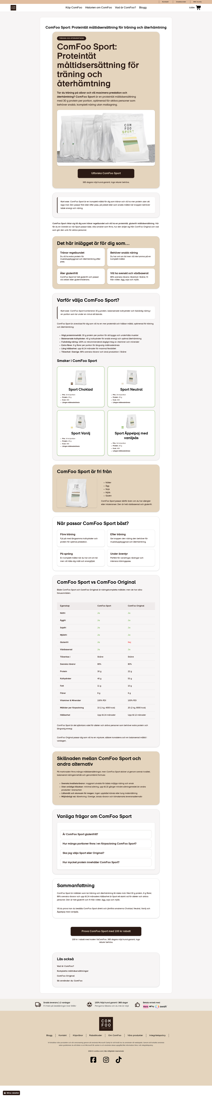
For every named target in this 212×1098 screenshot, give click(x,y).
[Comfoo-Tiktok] (119, 1060)
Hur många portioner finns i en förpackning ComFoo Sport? (99, 843)
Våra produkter (135, 1036)
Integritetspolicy (157, 1036)
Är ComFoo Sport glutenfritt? (80, 834)
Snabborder (181, 2)
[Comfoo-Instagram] (106, 1060)
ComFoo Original (89, 590)
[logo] (106, 1023)
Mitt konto (197, 2)
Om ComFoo (114, 1036)
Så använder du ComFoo (69, 981)
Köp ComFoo (74, 7)
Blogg (143, 7)
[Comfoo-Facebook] (93, 1060)
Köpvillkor (78, 1036)
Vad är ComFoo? (125, 7)
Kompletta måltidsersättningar (73, 971)
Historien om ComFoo (98, 7)
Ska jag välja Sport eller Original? (83, 853)
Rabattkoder (95, 1036)
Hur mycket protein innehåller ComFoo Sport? (91, 862)
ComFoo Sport (85, 97)
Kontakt (165, 2)
